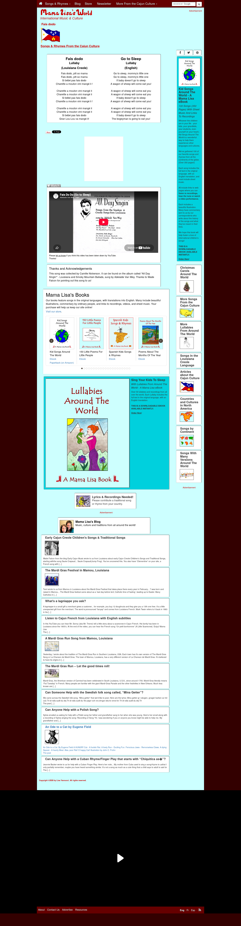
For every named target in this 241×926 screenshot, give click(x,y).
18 (122, 368)
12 (108, 368)
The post (47, 752)
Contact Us (53, 909)
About (41, 909)
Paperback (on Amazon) (62, 362)
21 (129, 368)
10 (103, 368)
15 (115, 368)
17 (120, 368)
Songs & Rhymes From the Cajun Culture (70, 46)
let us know (61, 255)
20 (127, 368)
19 (124, 368)
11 (105, 368)
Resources (81, 909)
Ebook (53, 358)
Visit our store (53, 311)
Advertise (67, 909)
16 (117, 368)
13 (110, 368)
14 (113, 368)
